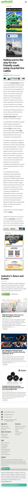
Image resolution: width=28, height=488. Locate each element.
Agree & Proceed (14, 485)
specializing (12, 218)
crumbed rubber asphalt (9, 116)
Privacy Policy (5, 481)
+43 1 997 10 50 (7, 417)
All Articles (5, 294)
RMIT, (20, 130)
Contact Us (5, 468)
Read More (5, 328)
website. (10, 212)
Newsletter (14, 294)
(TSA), (9, 128)
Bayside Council (14, 83)
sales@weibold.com (9, 414)
